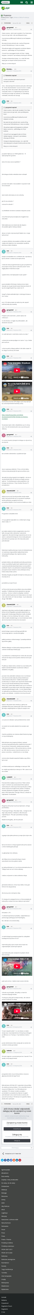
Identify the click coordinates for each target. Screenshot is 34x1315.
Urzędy (3, 1279)
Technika (4, 1273)
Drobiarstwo (5, 1186)
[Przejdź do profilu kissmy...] (4, 70)
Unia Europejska (6, 1276)
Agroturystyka (5, 1170)
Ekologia (4, 1193)
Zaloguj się (17, 1140)
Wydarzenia (4, 1289)
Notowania (4, 1226)
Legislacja (4, 1213)
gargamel (10, 27)
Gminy (3, 1199)
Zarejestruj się (17, 1129)
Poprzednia (7, 23)
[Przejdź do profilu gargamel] (4, 28)
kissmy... (10, 69)
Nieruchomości (6, 1223)
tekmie (9, 1050)
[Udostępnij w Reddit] (14, 1160)
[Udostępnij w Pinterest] (20, 1160)
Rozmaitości (5, 1263)
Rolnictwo (4, 1256)
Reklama (4, 1300)
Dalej (27, 23)
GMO (3, 1203)
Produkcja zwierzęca (7, 1246)
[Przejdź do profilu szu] (4, 102)
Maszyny (4, 1216)
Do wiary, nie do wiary (8, 1183)
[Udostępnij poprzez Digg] (8, 1160)
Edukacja (4, 1190)
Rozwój (3, 1266)
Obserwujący (15, 1148)
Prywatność (5, 1303)
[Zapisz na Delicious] (11, 1160)
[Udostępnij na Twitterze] (2, 1160)
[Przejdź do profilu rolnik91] (4, 778)
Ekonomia (4, 1196)
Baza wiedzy (5, 1176)
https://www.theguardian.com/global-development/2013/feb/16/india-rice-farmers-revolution (15, 417)
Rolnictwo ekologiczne (8, 1259)
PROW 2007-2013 (6, 1249)
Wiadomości (5, 1286)
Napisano (14, 29)
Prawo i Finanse (6, 1239)
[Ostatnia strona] (32, 23)
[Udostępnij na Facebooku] (5, 1160)
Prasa (3, 1236)
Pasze (3, 1229)
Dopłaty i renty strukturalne (9, 1180)
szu (8, 101)
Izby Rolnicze (5, 1206)
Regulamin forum (6, 1306)
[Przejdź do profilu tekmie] (4, 1051)
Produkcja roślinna (7, 1243)
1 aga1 (11, 17)
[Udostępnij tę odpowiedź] (31, 29)
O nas (3, 1312)
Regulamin (4, 1309)
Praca (3, 1233)
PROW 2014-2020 (6, 1253)
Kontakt (3, 1297)
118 (31, 1147)
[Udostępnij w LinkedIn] (17, 1160)
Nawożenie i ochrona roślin (9, 1219)
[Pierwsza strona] (2, 23)
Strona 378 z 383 (17, 23)
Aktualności (4, 1173)
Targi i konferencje (7, 1269)
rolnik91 (9, 777)
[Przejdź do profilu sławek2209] (4, 491)
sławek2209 (11, 491)
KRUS (3, 1209)
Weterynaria (5, 1283)
